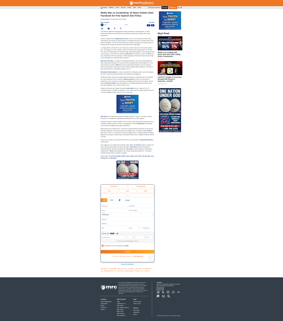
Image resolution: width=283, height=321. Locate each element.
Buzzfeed (113, 158)
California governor (128, 79)
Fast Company (116, 156)
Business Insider (111, 83)
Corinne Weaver (105, 19)
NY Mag (103, 158)
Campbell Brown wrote (121, 38)
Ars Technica (137, 145)
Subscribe (164, 7)
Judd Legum (130, 88)
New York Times (122, 268)
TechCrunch (133, 147)
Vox (115, 271)
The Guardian (146, 156)
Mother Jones (125, 156)
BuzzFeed (137, 271)
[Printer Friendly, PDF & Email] (108, 28)
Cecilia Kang (128, 53)
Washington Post (108, 271)
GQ (107, 158)
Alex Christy (161, 59)
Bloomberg (138, 268)
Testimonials (151, 7)
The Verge (129, 149)
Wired (111, 151)
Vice (102, 271)
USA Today (104, 116)
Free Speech (131, 268)
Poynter (149, 130)
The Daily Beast (147, 268)
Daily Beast (141, 123)
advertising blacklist (146, 140)
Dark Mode (158, 7)
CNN (116, 65)
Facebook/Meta (113, 268)
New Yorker (138, 156)
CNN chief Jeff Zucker (107, 61)
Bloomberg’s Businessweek (109, 72)
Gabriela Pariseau (162, 83)
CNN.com (147, 271)
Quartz (132, 156)
